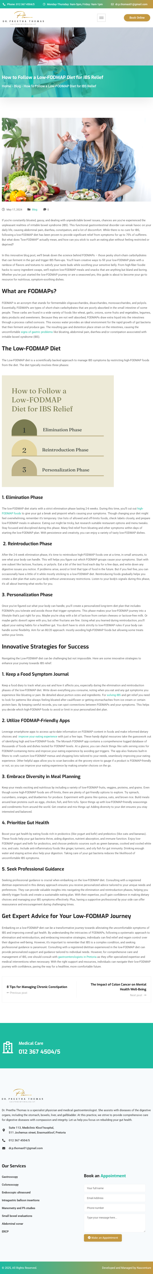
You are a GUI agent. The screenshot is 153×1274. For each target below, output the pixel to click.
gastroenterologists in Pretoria (77, 957)
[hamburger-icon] (101, 18)
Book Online (137, 17)
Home (6, 86)
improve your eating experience (37, 736)
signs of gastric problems (37, 332)
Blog (34, 209)
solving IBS (114, 695)
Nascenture (144, 1268)
